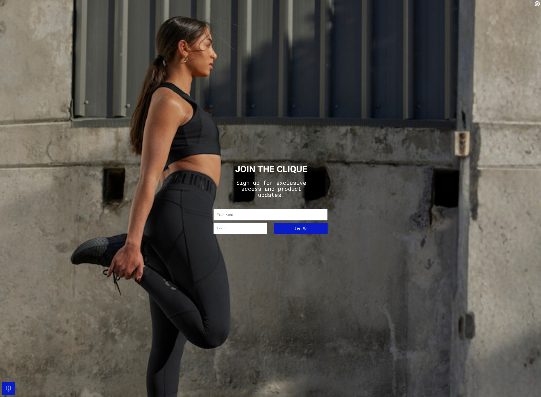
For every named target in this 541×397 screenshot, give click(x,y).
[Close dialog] (537, 4)
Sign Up (301, 228)
